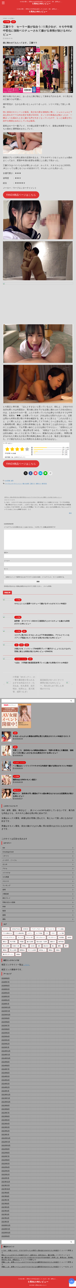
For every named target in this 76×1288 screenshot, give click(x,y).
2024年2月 (5, 1087)
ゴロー (53, 933)
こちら (26, 964)
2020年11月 (5, 1229)
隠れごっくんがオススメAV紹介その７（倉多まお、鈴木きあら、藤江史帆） (28, 1255)
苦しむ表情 (13, 950)
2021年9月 (5, 1193)
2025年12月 (5, 1007)
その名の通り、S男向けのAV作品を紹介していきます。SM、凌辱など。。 (38, 1279)
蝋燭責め (22, 950)
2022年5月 (5, 1163)
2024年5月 (5, 1076)
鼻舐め (18, 954)
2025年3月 (5, 1040)
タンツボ (20, 937)
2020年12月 (5, 1225)
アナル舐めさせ (7, 933)
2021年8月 (5, 1196)
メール (6, 560)
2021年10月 (5, 1189)
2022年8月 (5, 1153)
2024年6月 (5, 1073)
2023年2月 (5, 1131)
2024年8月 (5, 1065)
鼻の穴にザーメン (8, 954)
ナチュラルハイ (40, 937)
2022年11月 (5, 1142)
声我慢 (22, 941)
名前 (6, 552)
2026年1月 (5, 1004)
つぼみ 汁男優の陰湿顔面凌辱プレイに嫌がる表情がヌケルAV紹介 (41, 663)
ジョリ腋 (61, 933)
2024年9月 (5, 1062)
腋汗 (66, 946)
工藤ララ (32, 483)
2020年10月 (5, 1233)
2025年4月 (5, 1036)
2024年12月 (5, 1051)
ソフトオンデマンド (8, 937)
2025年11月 (5, 1011)
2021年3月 (5, 1214)
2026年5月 (5, 989)
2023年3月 (5, 1127)
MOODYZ (6, 929)
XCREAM (25, 929)
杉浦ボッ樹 (16, 946)
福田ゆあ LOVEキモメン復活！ (25, 780)
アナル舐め (60, 929)
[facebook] (31, 473)
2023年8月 (5, 1109)
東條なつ (24, 946)
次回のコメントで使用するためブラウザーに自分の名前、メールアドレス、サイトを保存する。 (35, 577)
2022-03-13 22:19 (9, 500)
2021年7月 (5, 1200)
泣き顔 (33, 946)
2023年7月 (5, 1113)
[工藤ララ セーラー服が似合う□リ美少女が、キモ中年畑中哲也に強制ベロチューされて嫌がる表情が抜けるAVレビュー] (40, 473)
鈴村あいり (42, 950)
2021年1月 (5, 1222)
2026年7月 (5, 982)
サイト (6, 569)
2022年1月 (5, 1178)
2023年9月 (5, 1105)
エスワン (30, 933)
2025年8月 (5, 1022)
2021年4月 (5, 1211)
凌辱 (12, 480)
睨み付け (46, 946)
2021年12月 (5, 1182)
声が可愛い (13, 941)
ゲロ (47, 933)
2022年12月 (5, 1138)
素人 (53, 946)
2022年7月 (5, 1156)
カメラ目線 (39, 933)
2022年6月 (5, 1160)
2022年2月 (5, 1174)
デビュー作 (29, 937)
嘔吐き (5, 941)
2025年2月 (5, 1044)
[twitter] (26, 473)
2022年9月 (5, 1149)
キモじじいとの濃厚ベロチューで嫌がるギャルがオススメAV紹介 (40, 604)
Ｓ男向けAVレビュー (41, 3)
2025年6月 (5, 1029)
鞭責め (51, 950)
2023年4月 (5, 1124)
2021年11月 (5, 1185)
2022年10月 (5, 1145)
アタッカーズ (50, 929)
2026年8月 (5, 978)
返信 (70, 513)
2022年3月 (5, 1171)
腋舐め (5, 950)
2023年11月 (5, 1098)
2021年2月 (5, 1218)
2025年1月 (5, 1047)
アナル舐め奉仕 (19, 933)
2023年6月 (5, 1116)
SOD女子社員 (16, 929)
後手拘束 (61, 941)
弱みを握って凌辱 (42, 941)
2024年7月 (5, 1069)
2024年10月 (5, 1058)
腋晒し (60, 946)
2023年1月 (5, 1134)
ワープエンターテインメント (13, 483)
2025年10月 (5, 1015)
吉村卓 (69, 937)
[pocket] (36, 473)
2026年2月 (5, 1000)
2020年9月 (5, 1236)
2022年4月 (5, 1167)
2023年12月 (5, 1094)
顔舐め (58, 950)
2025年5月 (5, 1033)
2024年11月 (5, 1055)
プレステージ (52, 937)
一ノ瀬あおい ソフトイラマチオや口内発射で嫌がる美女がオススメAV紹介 (43, 766)
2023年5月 (5, 1120)
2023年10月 (5, 1102)
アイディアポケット (37, 929)
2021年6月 (5, 1203)
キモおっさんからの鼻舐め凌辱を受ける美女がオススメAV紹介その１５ (41, 736)
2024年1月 (5, 1091)
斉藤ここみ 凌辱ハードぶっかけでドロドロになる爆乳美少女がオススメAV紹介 (30, 1262)
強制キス (38, 483)
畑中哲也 (44, 483)
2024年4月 (5, 1080)
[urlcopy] (50, 473)
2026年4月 (5, 993)
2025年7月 (5, 1025)
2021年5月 (5, 1207)
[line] (45, 473)
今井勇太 (61, 937)
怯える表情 (6, 946)
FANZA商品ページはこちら (21, 194)
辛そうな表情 (32, 950)
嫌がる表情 (26, 483)
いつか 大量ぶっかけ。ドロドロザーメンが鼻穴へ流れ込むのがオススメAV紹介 (30, 1250)
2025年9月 (5, 1018)
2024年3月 (5, 1084)
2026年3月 (5, 996)
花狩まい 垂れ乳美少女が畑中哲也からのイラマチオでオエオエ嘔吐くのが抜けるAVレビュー (33, 497)
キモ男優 (7, 480)
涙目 (39, 946)
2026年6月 (5, 985)
